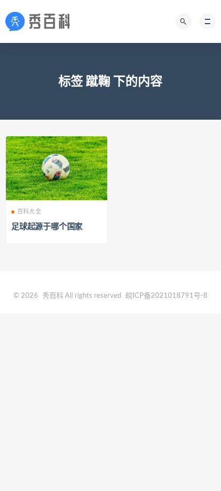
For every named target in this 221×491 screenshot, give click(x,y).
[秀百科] (40, 21)
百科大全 (29, 212)
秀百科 (52, 295)
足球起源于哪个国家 (47, 227)
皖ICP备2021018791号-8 (167, 295)
